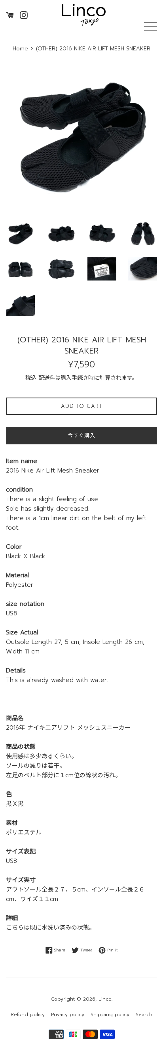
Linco (105, 999)
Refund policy (28, 1014)
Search (144, 1014)
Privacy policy (67, 1014)
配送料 (46, 378)
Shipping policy (110, 1014)
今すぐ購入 (81, 435)
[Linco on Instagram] (24, 14)
